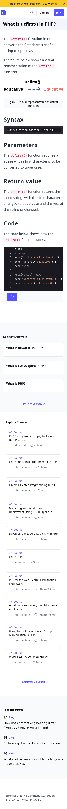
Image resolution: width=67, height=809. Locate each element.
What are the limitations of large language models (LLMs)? (33, 761)
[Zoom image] (33, 88)
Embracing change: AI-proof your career (32, 743)
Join (59, 12)
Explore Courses (33, 681)
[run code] (12, 297)
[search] (32, 12)
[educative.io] (3, 12)
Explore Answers (33, 404)
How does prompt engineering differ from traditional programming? (30, 725)
